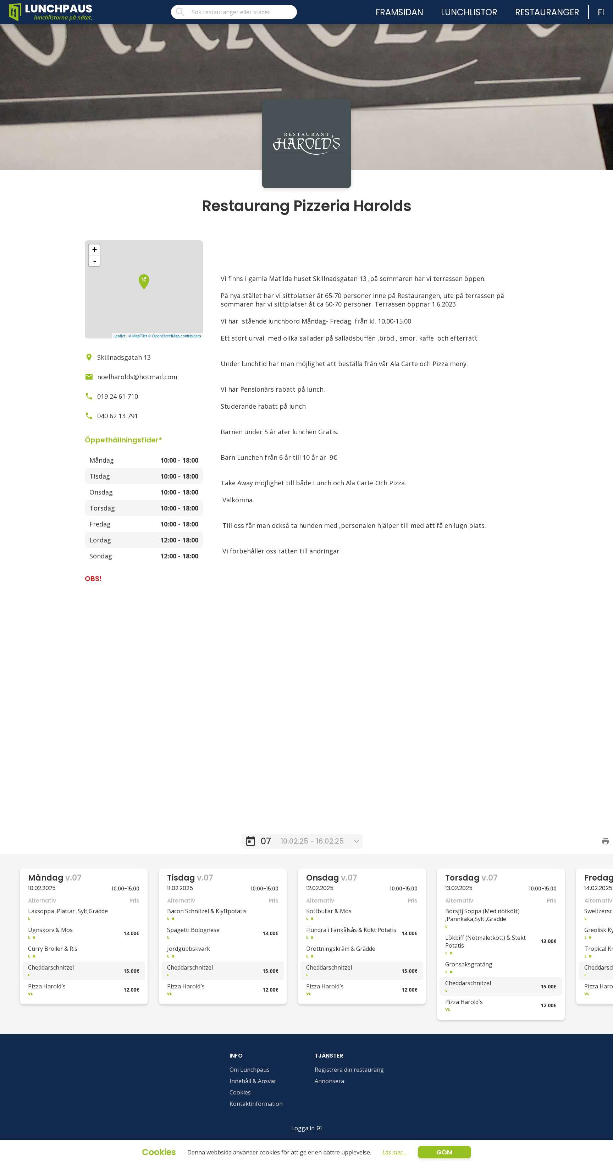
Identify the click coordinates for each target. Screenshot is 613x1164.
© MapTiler (137, 335)
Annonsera (329, 1081)
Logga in (303, 1128)
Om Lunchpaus (250, 1070)
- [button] (94, 261)
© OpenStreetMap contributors (174, 335)
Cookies (240, 1092)
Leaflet (119, 335)
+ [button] (94, 249)
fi (601, 12)
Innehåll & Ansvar (253, 1081)
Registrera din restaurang (349, 1070)
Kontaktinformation (256, 1104)
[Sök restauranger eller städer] (234, 12)
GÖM (444, 1152)
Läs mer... (394, 1152)
